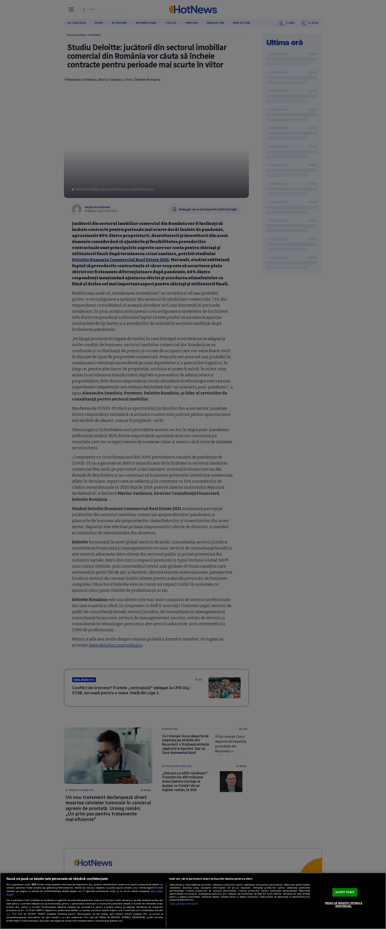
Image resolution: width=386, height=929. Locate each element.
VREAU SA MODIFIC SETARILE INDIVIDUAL (343, 904)
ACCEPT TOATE (344, 892)
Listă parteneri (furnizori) (183, 903)
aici (8, 914)
